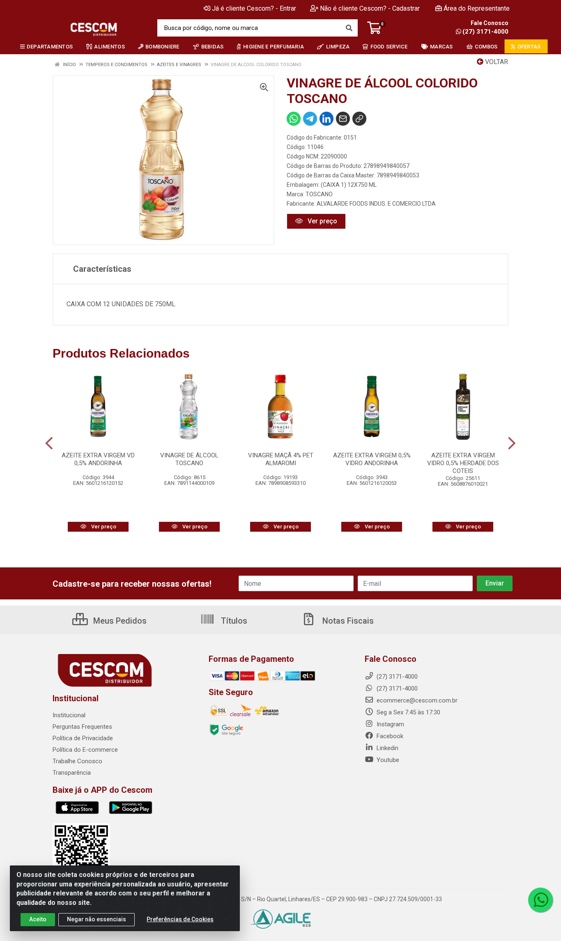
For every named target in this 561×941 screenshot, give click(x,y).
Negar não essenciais (96, 919)
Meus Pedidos (119, 621)
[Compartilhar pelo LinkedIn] (326, 119)
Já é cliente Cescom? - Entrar (254, 8)
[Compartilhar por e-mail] (343, 119)
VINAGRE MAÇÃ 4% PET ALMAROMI (280, 459)
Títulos (233, 621)
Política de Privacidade (83, 738)
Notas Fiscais (347, 621)
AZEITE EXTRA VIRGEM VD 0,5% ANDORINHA (98, 459)
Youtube (387, 760)
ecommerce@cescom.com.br (416, 700)
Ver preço (321, 221)
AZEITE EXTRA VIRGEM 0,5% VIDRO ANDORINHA (372, 459)
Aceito (37, 919)
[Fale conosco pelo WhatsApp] (540, 900)
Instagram (389, 724)
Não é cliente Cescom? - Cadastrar (370, 8)
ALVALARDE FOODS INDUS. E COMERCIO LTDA (376, 203)
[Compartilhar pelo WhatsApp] (294, 119)
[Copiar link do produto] (359, 119)
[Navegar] (49, 443)
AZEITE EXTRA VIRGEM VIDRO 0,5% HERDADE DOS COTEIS (463, 463)
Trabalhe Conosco (77, 761)
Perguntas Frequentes (82, 726)
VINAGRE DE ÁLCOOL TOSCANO (189, 459)
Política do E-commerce (85, 749)
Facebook (389, 736)
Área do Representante (477, 8)
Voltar (495, 62)
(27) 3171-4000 (485, 31)
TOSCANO (319, 194)
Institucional (69, 715)
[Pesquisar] (349, 28)
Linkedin (386, 748)
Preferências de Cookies (180, 919)
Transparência (72, 772)
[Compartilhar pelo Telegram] (310, 119)
